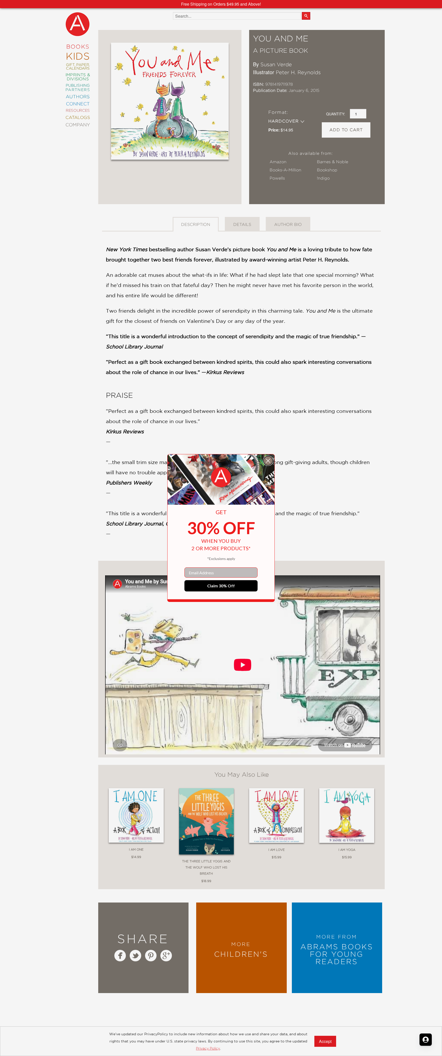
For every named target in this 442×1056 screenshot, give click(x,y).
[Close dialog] (268, 460)
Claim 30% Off (221, 585)
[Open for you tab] (425, 1039)
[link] (221, 477)
